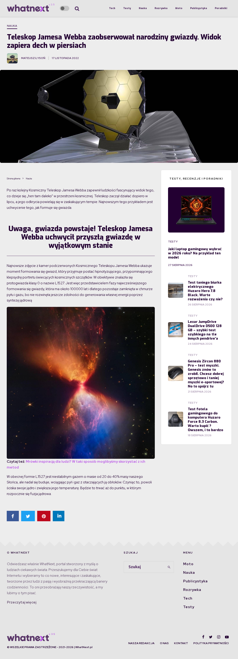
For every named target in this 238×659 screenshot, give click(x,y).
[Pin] (43, 516)
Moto (178, 8)
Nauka (143, 8)
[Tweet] (28, 516)
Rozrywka (161, 8)
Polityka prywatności (211, 643)
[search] (169, 567)
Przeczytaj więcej (21, 602)
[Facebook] (203, 637)
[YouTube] (227, 637)
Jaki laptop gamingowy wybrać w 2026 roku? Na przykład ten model (194, 253)
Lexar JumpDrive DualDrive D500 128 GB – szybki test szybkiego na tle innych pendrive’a (205, 330)
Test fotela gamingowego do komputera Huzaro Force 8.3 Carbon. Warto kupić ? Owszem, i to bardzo (205, 419)
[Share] (13, 516)
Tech (112, 8)
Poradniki (221, 8)
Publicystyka (198, 8)
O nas (164, 643)
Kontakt (181, 643)
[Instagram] (219, 637)
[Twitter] (211, 637)
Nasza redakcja (141, 643)
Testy (127, 8)
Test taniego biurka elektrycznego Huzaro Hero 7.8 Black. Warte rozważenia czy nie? (205, 290)
